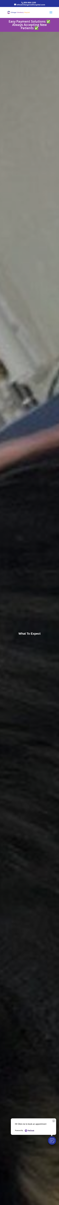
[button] (52, 1140)
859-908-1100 (30, 3)
